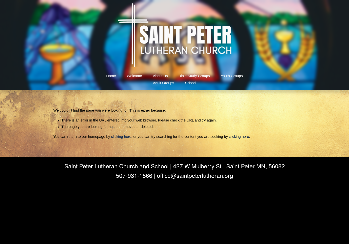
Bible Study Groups (194, 76)
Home (111, 76)
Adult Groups (163, 83)
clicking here (121, 137)
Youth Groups (232, 76)
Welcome (134, 76)
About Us (160, 76)
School (190, 83)
